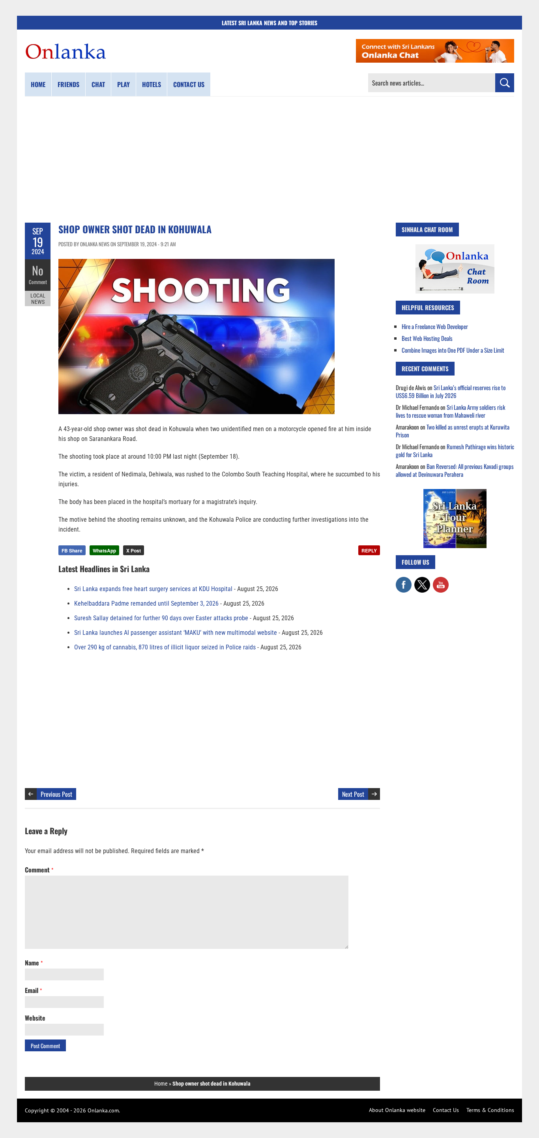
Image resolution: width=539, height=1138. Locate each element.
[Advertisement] (269, 159)
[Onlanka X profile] (422, 580)
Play (123, 84)
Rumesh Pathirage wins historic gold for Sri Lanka (455, 450)
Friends (68, 84)
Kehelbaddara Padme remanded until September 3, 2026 (146, 603)
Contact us (188, 84)
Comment (38, 282)
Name (34, 962)
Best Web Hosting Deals (427, 338)
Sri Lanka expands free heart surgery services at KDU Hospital (153, 589)
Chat (98, 84)
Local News (37, 298)
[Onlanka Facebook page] (404, 580)
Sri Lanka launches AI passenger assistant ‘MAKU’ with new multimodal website (175, 632)
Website (35, 1018)
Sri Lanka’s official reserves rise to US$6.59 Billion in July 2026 (450, 391)
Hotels (151, 84)
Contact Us (446, 1110)
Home (38, 84)
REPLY (369, 550)
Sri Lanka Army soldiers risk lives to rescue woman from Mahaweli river (450, 411)
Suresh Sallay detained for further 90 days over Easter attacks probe (161, 618)
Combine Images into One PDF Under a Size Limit (453, 350)
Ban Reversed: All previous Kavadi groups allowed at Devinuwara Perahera (455, 470)
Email (33, 990)
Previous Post (56, 794)
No (37, 270)
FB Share (72, 550)
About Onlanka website (397, 1110)
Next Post (353, 794)
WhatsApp (104, 550)
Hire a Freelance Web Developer (435, 326)
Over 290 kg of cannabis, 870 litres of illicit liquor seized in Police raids (165, 647)
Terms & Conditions (490, 1110)
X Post (133, 550)
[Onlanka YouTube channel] (441, 580)
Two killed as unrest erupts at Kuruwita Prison (452, 430)
